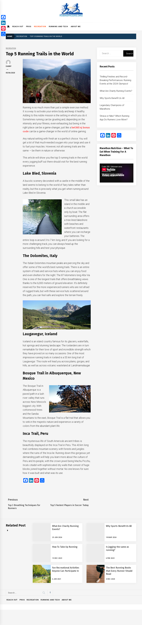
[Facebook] (3, 17)
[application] (116, 173)
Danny (8, 66)
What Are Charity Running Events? (116, 91)
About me (76, 27)
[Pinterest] (3, 28)
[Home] (8, 26)
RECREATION (40, 27)
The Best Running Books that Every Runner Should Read (119, 570)
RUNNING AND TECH (58, 27)
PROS (28, 27)
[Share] (3, 34)
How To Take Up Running (64, 547)
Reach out (17, 27)
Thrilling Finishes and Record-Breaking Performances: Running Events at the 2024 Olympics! (115, 80)
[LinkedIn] (3, 23)
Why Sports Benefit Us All (112, 98)
